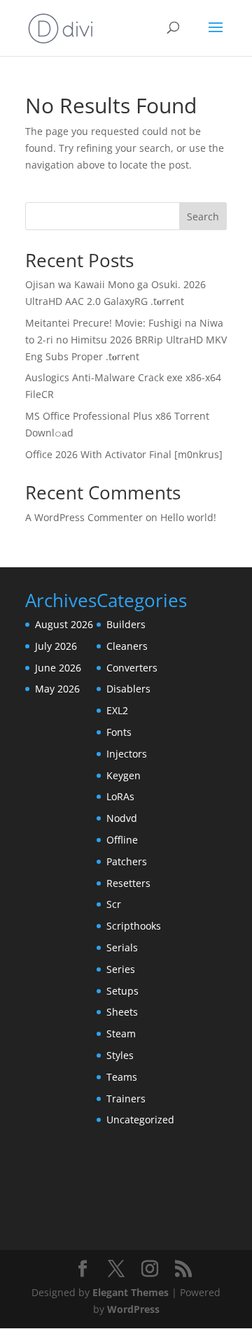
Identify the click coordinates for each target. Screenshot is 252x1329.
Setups (122, 990)
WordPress (133, 1309)
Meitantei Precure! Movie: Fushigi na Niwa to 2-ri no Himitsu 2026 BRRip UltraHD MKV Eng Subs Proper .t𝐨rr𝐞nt (126, 339)
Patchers (126, 861)
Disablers (128, 688)
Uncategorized (140, 1119)
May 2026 (57, 688)
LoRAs (120, 796)
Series (120, 969)
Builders (126, 624)
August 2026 (64, 624)
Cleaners (127, 646)
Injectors (126, 753)
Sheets (122, 1011)
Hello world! (188, 517)
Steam (121, 1033)
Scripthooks (133, 925)
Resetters (128, 883)
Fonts (119, 732)
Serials (122, 947)
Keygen (123, 775)
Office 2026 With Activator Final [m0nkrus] (124, 454)
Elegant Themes (130, 1292)
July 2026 (56, 646)
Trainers (126, 1098)
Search (203, 216)
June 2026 (58, 667)
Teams (121, 1076)
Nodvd (121, 818)
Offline (122, 839)
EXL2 (117, 710)
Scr (113, 904)
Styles (120, 1055)
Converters (132, 667)
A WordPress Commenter (84, 517)
